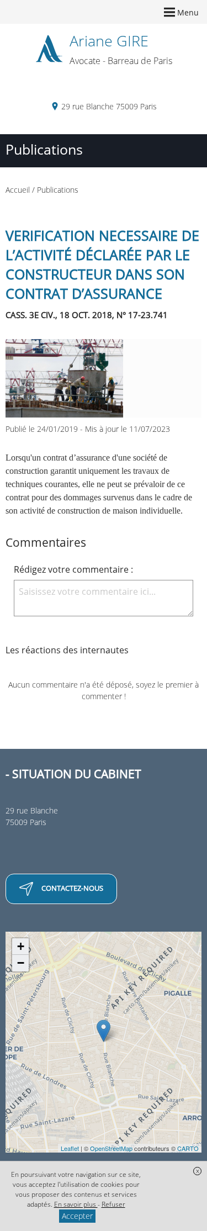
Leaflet (70, 1148)
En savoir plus (76, 1204)
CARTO (188, 1148)
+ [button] (20, 946)
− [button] (20, 963)
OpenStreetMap (111, 1148)
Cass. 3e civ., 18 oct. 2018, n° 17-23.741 (87, 314)
